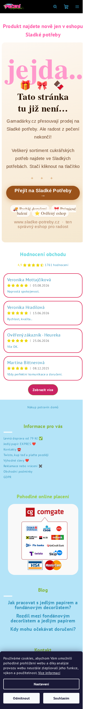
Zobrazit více (43, 390)
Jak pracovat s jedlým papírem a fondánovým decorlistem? (43, 605)
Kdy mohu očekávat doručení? (43, 629)
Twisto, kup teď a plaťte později (26, 455)
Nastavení (41, 684)
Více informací (49, 673)
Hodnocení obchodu (43, 254)
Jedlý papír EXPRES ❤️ (20, 444)
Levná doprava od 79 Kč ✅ (23, 438)
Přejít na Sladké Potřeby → (43, 193)
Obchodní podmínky (18, 471)
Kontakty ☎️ (12, 449)
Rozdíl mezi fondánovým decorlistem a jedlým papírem (43, 618)
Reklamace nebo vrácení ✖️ (23, 466)
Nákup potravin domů (43, 407)
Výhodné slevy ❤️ (16, 460)
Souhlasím (61, 698)
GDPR (7, 477)
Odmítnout (21, 698)
